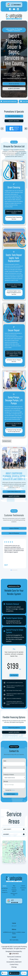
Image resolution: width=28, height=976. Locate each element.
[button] (24, 973)
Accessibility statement (14, 962)
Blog (14, 885)
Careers (23, 885)
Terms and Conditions (14, 957)
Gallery (23, 890)
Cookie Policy (14, 964)
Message (6, 781)
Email (5, 767)
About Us (4, 890)
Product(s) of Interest (9, 774)
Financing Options (14, 890)
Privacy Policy (14, 959)
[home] (14, 16)
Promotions (23, 887)
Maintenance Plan (14, 894)
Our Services (5, 888)
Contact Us (4, 892)
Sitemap (14, 967)
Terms (13, 790)
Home (4, 886)
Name (5, 761)
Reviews (14, 887)
